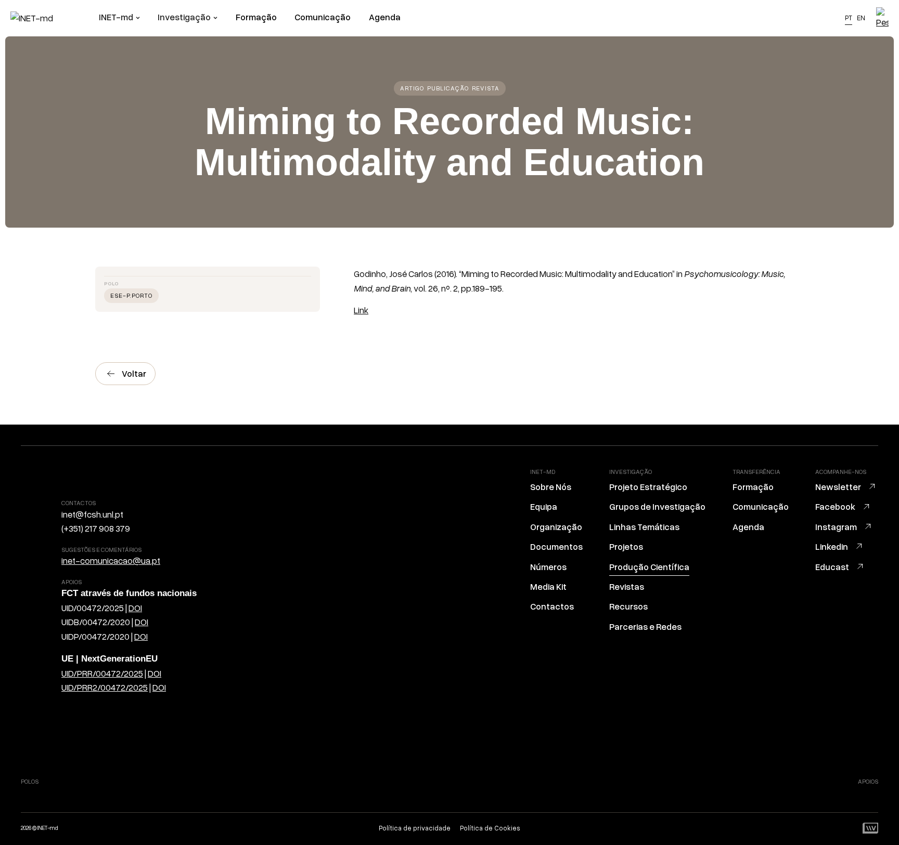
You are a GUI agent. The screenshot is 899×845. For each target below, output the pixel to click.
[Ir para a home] (54, 18)
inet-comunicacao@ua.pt (110, 560)
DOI (135, 607)
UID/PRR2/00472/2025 (104, 687)
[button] (119, 18)
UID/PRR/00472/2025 (102, 672)
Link (361, 310)
